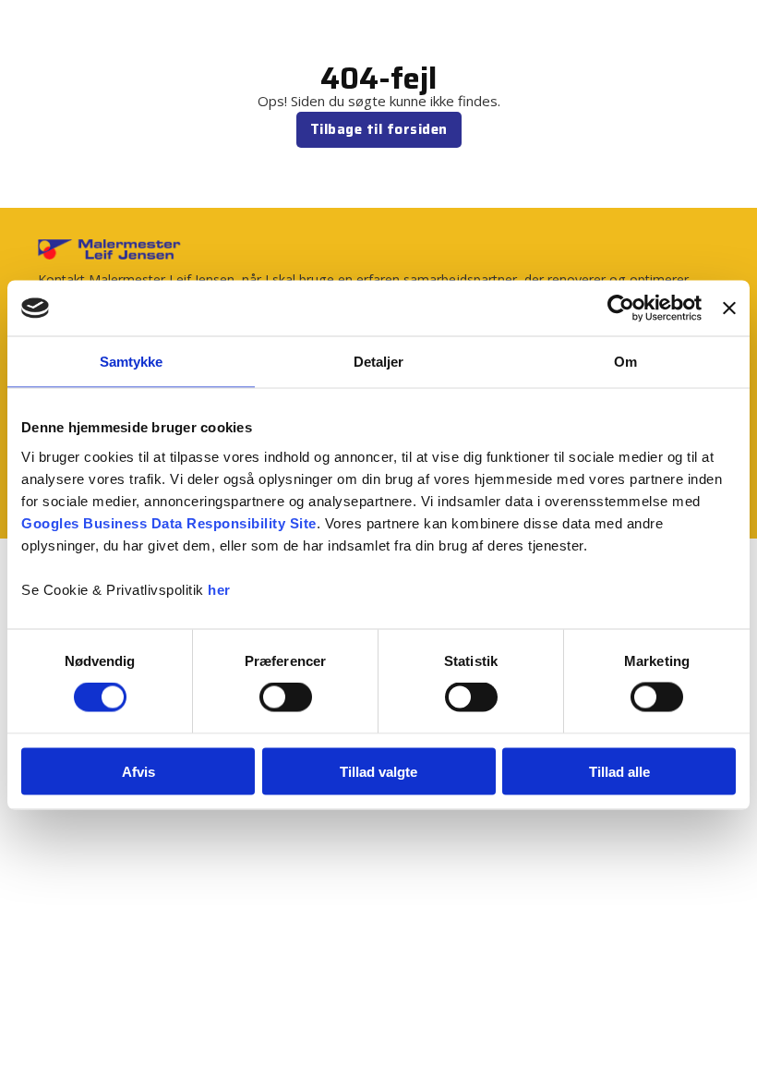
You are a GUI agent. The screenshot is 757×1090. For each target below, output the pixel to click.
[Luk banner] (729, 308)
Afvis (138, 771)
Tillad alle (619, 771)
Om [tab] (625, 361)
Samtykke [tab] (131, 361)
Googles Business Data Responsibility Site (169, 522)
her (219, 589)
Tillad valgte (378, 771)
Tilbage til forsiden (379, 129)
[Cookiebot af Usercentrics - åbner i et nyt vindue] (621, 308)
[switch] (285, 697)
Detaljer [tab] (379, 361)
